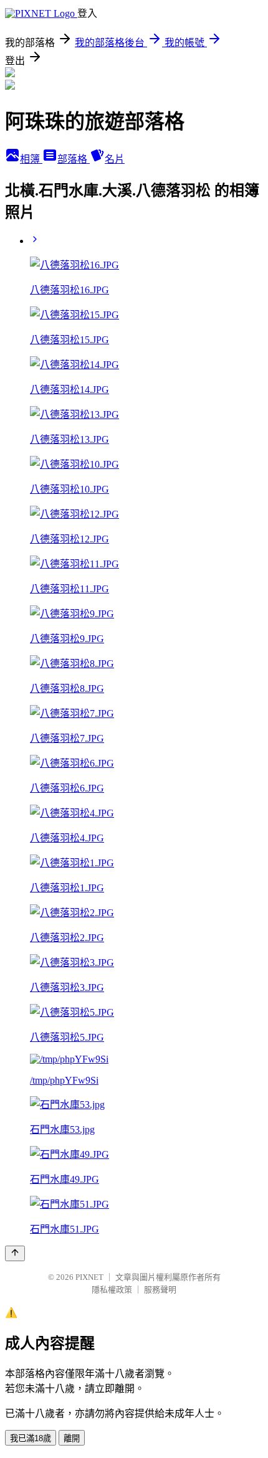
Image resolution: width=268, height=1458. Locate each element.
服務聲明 (160, 1289)
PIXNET (89, 1277)
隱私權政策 (112, 1289)
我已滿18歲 (30, 1438)
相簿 (31, 159)
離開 (72, 1438)
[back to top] (15, 1253)
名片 (115, 159)
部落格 (73, 159)
